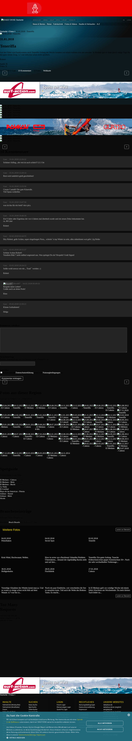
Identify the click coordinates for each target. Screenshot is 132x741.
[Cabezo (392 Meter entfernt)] (17, 436)
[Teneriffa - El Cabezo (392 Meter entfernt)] (29, 439)
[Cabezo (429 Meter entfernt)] (88, 446)
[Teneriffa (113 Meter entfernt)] (64, 408)
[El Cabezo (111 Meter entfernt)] (53, 408)
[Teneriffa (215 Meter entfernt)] (41, 417)
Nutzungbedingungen (51, 373)
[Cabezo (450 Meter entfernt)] (64, 455)
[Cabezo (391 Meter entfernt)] (123, 432)
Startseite (3, 31)
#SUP (52, 20)
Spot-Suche (32, 707)
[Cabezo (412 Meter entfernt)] (76, 436)
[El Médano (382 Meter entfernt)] (123, 427)
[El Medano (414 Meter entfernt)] (88, 436)
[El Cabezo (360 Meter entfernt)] (64, 427)
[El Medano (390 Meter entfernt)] (99, 432)
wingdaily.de (107, 709)
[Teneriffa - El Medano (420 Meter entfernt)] (76, 443)
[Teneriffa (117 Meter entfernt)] (88, 408)
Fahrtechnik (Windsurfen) (11, 705)
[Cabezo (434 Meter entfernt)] (123, 451)
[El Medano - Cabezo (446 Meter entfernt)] (53, 458)
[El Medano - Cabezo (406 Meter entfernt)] (53, 439)
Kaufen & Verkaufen (87, 24)
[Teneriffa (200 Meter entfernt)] (17, 417)
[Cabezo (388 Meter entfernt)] (88, 432)
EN (124, 20)
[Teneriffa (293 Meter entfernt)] (123, 417)
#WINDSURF (37, 20)
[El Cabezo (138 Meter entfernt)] (99, 408)
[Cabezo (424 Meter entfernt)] (99, 441)
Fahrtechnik (58, 24)
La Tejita (3, 487)
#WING (45, 20)
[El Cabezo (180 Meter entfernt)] (6, 417)
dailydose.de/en (109, 707)
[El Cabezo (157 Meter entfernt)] (123, 408)
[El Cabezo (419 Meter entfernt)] (64, 441)
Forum (5, 709)
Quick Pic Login (62, 709)
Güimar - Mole (6, 496)
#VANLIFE (72, 20)
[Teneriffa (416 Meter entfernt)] (111, 436)
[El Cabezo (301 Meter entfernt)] (88, 422)
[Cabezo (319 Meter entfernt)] (111, 422)
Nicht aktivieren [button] (104, 729)
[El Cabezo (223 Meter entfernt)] (64, 417)
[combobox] (128, 715)
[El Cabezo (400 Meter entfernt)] (41, 436)
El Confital (4, 489)
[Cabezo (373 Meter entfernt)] (88, 427)
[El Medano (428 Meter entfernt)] (123, 441)
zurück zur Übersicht (123, 529)
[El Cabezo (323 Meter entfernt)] (123, 422)
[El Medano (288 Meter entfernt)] (111, 417)
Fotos (11, 31)
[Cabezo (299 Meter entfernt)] (76, 422)
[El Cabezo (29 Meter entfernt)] (6, 408)
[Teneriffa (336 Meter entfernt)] (17, 427)
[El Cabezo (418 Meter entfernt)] (123, 436)
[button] (44, 737)
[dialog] (66, 726)
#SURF (64, 20)
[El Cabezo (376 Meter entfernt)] (99, 427)
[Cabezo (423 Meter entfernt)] (88, 441)
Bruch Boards (14, 522)
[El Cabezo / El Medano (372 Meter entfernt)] (76, 429)
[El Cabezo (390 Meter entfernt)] (111, 432)
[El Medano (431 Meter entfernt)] (123, 446)
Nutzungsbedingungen (87, 705)
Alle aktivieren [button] (105, 723)
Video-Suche (33, 709)
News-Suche (33, 705)
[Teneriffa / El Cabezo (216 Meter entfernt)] (53, 420)
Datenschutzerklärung (24, 373)
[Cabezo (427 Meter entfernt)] (111, 441)
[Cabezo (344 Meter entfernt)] (29, 427)
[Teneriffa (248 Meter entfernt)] (88, 417)
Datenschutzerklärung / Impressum (32, 735)
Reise (49, 24)
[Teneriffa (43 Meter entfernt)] (17, 408)
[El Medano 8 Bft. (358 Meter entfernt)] (41, 429)
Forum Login (61, 705)
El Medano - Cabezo (8, 480)
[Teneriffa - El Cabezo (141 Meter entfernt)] (111, 410)
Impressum (83, 709)
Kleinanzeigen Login (64, 707)
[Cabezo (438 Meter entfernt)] (6, 455)
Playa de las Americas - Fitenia (12, 491)
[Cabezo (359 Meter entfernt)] (53, 427)
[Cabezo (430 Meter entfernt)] (99, 446)
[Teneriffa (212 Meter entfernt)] (29, 417)
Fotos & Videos (71, 24)
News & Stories (39, 24)
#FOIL (58, 20)
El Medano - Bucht (7, 484)
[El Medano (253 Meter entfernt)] (99, 417)
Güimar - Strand (6, 494)
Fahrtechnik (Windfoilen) (11, 707)
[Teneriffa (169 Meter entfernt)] (123, 413)
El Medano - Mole (7, 482)
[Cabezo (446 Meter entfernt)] (41, 455)
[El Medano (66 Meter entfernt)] (29, 408)
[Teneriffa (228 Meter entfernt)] (76, 417)
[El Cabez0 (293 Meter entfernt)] (64, 422)
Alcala (2, 498)
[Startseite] (12, 20)
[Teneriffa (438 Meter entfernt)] (17, 455)
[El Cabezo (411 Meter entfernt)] (64, 436)
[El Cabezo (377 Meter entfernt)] (111, 427)
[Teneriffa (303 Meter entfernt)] (99, 422)
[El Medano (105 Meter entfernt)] (41, 408)
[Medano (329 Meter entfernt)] (6, 427)
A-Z (98, 24)
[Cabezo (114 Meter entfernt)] (76, 408)
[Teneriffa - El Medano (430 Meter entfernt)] (111, 448)
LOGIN (129, 20)
